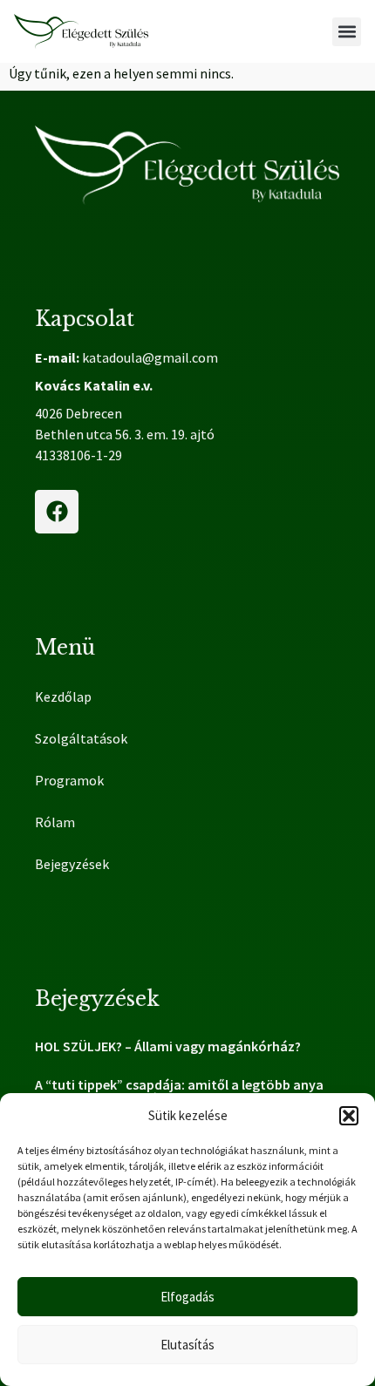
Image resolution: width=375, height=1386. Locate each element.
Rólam (55, 822)
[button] (349, 1115)
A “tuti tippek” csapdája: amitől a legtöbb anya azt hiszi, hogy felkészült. (179, 1091)
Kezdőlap (63, 696)
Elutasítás (187, 1344)
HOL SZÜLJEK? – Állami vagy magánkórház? (168, 1046)
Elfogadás (187, 1296)
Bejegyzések (72, 864)
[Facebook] (56, 511)
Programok (69, 780)
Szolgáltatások (81, 738)
